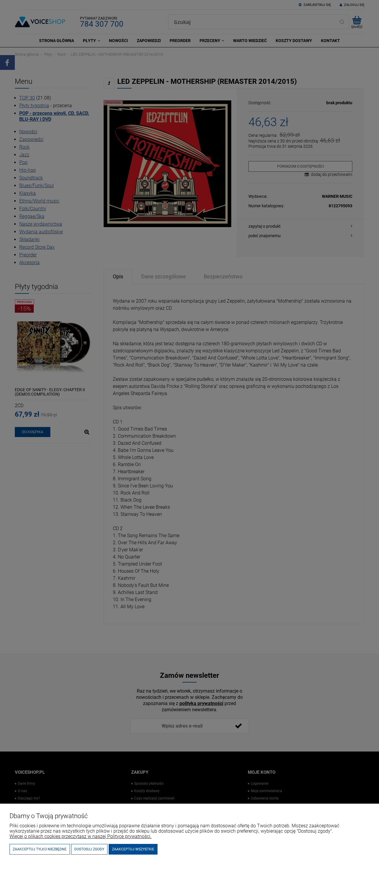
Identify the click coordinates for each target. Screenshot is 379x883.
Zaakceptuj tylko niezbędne (40, 849)
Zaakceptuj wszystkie (133, 849)
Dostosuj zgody (89, 849)
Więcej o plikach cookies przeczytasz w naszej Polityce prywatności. (80, 836)
